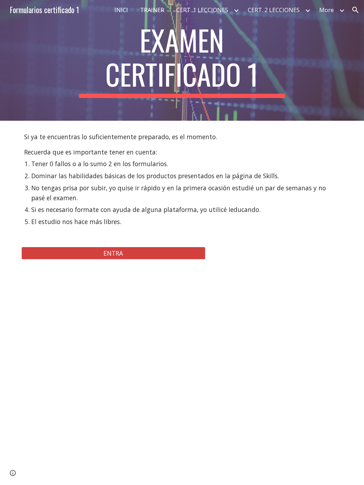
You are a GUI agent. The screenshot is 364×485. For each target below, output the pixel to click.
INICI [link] (121, 10)
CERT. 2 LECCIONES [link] (274, 10)
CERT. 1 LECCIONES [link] (202, 10)
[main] (182, 60)
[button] (355, 9)
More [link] (326, 10)
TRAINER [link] (152, 10)
